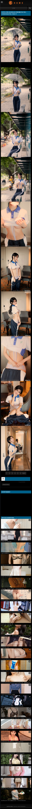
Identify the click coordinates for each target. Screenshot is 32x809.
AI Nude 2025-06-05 (6, 659)
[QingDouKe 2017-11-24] (16, 559)
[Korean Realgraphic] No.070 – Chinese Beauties (12, 753)
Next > (24, 473)
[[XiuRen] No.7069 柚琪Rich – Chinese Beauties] (16, 736)
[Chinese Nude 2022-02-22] (16, 524)
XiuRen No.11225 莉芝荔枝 (7, 788)
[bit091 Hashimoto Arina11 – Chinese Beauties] (16, 700)
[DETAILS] (3, 479)
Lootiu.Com (16, 3)
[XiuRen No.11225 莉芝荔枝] (16, 783)
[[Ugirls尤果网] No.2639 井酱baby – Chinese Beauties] (16, 547)
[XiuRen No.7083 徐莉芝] (16, 759)
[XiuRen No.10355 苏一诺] (16, 618)
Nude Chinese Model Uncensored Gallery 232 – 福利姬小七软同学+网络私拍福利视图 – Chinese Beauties (16, 612)
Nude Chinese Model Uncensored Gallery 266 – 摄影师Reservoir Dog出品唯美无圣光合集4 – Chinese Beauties (16, 682)
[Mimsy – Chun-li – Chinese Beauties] (16, 665)
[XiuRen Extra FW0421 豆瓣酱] (16, 689)
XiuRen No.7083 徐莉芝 (6, 765)
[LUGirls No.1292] (16, 641)
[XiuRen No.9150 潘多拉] (16, 571)
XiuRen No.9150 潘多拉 (6, 576)
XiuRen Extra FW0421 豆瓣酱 (8, 694)
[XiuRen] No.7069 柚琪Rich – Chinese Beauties (12, 741)
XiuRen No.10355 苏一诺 (7, 624)
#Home (13, 8)
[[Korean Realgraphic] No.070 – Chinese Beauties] (16, 747)
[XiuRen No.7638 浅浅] (16, 535)
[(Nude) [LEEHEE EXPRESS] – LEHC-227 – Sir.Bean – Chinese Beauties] (16, 712)
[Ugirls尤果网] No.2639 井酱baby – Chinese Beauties (13, 553)
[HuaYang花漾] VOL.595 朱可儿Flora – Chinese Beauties (14, 600)
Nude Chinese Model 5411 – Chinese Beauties (12, 777)
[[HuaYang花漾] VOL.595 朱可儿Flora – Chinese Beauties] (16, 594)
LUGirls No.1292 (5, 647)
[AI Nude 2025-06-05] (16, 653)
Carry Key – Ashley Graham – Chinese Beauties (12, 588)
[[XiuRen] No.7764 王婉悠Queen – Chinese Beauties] (16, 795)
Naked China (6, 484)
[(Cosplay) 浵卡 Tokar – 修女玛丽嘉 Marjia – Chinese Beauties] (16, 630)
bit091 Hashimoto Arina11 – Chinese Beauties (12, 706)
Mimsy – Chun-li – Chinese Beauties (9, 671)
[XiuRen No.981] (16, 724)
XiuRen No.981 (4, 730)
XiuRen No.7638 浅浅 (6, 541)
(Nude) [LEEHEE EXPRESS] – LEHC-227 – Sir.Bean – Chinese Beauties (16, 718)
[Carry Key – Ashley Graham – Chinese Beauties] (16, 583)
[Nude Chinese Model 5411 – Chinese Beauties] (16, 771)
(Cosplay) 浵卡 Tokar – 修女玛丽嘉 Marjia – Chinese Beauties (15, 635)
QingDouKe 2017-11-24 (6, 565)
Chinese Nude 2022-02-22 (7, 529)
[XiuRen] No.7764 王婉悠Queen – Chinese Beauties (13, 800)
